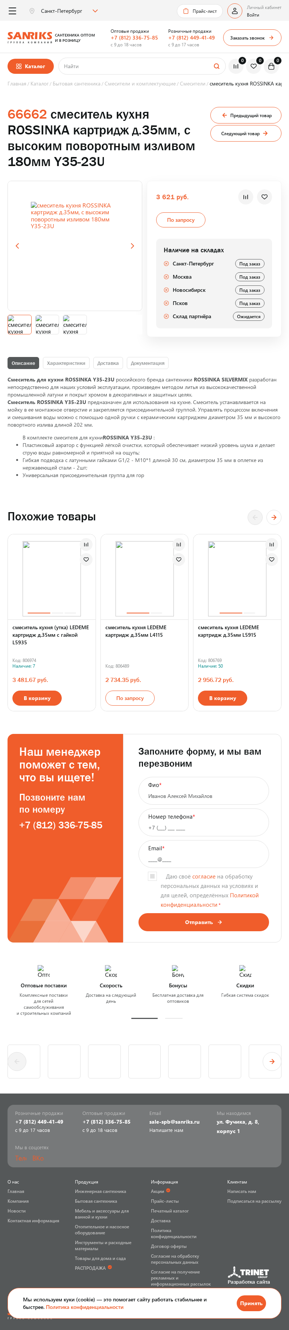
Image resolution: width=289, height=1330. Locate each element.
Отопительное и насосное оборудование (102, 1229)
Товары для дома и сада (100, 1258)
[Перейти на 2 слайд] (57, 612)
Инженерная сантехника (100, 1191)
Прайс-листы (165, 1201)
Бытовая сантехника (96, 1201)
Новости (17, 1211)
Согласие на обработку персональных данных (175, 1259)
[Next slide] (132, 245)
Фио (154, 785)
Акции (157, 1191)
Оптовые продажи (130, 31)
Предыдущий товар (251, 115)
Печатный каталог (170, 1211)
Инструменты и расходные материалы (103, 1245)
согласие (204, 876)
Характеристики (66, 363)
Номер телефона (171, 816)
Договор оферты (169, 1246)
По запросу (130, 698)
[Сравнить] (245, 196)
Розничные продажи (189, 31)
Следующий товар (240, 133)
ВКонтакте (38, 1157)
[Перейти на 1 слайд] (38, 612)
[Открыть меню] (12, 11)
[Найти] (216, 66)
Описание (23, 363)
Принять (251, 1303)
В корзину (37, 698)
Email (156, 848)
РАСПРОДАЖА (90, 1268)
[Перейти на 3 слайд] (70, 612)
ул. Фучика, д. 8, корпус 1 (238, 1126)
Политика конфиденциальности (84, 1306)
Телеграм (20, 1157)
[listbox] (68, 11)
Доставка (108, 363)
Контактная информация (33, 1220)
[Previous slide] (17, 245)
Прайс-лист (205, 11)
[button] (144, 1018)
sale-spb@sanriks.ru (174, 1121)
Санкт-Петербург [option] (61, 11)
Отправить (199, 922)
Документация (147, 363)
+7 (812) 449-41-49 (191, 37)
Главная (16, 1191)
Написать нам (241, 1191)
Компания (18, 1201)
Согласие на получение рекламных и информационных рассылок (181, 1278)
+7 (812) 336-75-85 (134, 37)
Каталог (35, 66)
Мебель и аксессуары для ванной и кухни (102, 1214)
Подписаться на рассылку (254, 1201)
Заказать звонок (247, 38)
